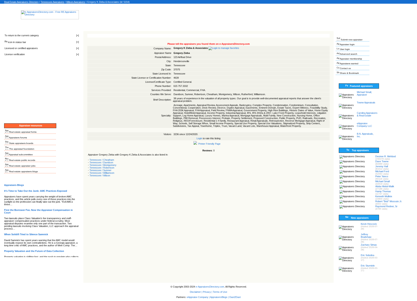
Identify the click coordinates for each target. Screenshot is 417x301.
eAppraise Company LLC (364, 124)
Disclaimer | (196, 292)
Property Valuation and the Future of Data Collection (34, 251)
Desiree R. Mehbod (385, 156)
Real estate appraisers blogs (23, 171)
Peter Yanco (381, 176)
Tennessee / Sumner (100, 170)
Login (199, 138)
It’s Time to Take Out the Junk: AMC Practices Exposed (35, 191)
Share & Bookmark (349, 73)
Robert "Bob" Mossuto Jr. (388, 201)
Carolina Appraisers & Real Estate (367, 114)
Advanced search (348, 54)
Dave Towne (382, 161)
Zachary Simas (369, 244)
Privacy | (207, 292)
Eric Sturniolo (368, 265)
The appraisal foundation (21, 149)
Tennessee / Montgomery (102, 165)
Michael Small (382, 181)
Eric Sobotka (367, 255)
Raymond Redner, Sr (386, 206)
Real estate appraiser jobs (21, 166)
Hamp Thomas (383, 191)
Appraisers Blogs (14, 185)
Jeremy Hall (381, 166)
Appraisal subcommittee (20, 154)
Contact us (345, 68)
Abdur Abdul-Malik (384, 186)
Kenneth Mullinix (383, 196)
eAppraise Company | (198, 297)
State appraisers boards (20, 143)
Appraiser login (347, 44)
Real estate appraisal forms (22, 132)
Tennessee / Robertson (101, 167)
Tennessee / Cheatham (101, 160)
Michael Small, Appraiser (364, 93)
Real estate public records (21, 160)
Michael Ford (382, 171)
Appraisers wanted (348, 63)
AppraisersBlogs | (219, 297)
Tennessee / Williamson (101, 173)
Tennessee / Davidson (101, 162)
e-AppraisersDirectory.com (210, 286)
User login (344, 49)
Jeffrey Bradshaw (366, 235)
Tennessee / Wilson (99, 175)
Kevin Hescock (369, 224)
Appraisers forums (17, 137)
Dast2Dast (235, 297)
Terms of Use (220, 292)
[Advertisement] (208, 16)
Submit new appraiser (351, 39)
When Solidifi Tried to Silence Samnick (26, 234)
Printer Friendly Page (208, 143)
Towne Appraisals (366, 102)
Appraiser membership (350, 59)
